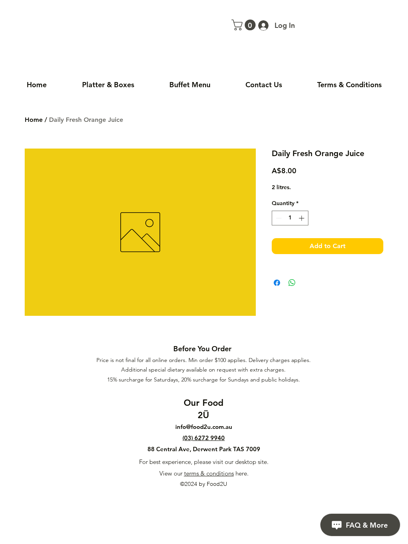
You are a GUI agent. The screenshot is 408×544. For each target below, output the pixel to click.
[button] (244, 25)
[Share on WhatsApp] (292, 283)
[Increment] (302, 218)
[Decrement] (278, 218)
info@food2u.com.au (203, 427)
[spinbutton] (290, 218)
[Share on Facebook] (277, 283)
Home (34, 119)
